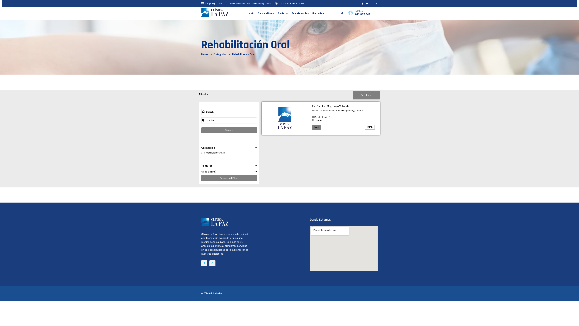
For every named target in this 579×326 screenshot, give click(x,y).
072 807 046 (362, 14)
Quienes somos (266, 13)
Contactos (318, 13)
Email (370, 127)
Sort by (365, 95)
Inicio (251, 13)
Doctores (283, 13)
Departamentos (300, 13)
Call (316, 127)
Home (204, 54)
